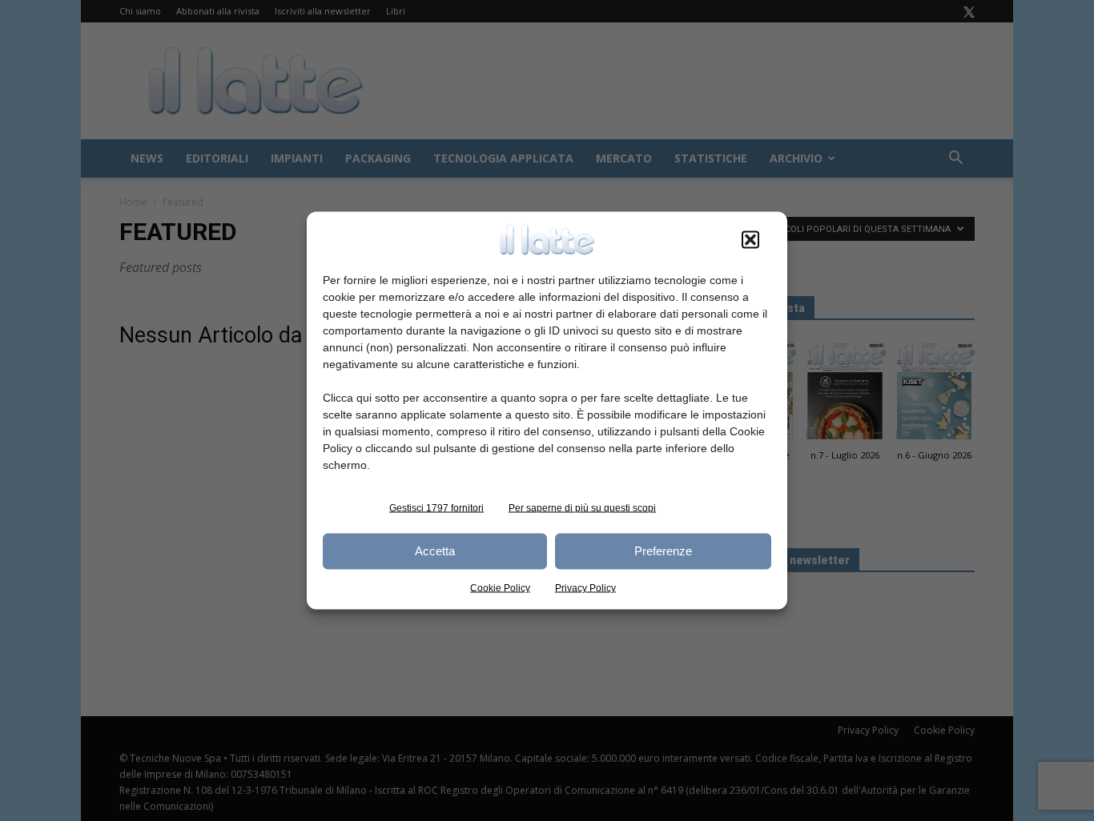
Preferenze (663, 551)
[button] (750, 239)
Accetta (435, 551)
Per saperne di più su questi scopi (582, 507)
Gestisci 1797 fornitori (436, 507)
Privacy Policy (585, 587)
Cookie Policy (500, 587)
